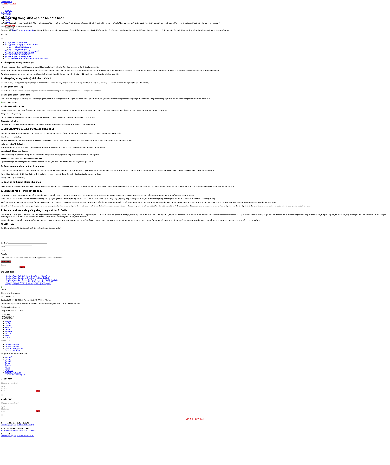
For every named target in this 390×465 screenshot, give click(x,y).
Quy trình (8, 15)
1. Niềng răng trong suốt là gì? (17, 42)
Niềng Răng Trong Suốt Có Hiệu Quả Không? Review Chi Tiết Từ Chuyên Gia (31, 280)
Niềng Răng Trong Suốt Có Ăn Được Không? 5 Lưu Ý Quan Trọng (27, 276)
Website (4, 254)
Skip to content (6, 2)
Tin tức (3, 13)
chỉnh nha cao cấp (27, 30)
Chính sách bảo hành (12, 344)
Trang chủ (8, 11)
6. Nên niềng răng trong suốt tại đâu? (19, 56)
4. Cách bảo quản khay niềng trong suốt (20, 53)
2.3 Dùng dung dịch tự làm (19, 49)
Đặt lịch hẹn (9, 28)
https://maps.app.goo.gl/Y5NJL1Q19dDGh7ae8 (18, 430)
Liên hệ (7, 20)
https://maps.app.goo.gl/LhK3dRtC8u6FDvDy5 (17, 425)
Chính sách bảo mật (12, 346)
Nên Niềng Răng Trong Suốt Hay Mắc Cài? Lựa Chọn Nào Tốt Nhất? (29, 282)
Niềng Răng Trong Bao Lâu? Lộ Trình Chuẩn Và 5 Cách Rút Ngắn (27, 278)
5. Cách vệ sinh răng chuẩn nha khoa (18, 54)
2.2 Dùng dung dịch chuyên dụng (21, 47)
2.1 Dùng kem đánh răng (18, 46)
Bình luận (4, 243)
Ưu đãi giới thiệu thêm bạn (14, 348)
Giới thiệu (8, 13)
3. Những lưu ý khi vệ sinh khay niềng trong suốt (22, 51)
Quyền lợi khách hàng (12, 350)
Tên (3, 246)
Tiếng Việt (9, 373)
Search (3, 265)
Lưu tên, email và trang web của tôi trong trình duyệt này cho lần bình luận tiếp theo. (33, 258)
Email (3, 250)
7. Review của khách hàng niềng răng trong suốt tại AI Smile (27, 58)
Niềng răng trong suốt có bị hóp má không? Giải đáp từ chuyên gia (28, 284)
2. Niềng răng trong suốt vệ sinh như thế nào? (22, 44)
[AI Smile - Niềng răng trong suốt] (8, 4)
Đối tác (7, 367)
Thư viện (8, 365)
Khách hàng (9, 327)
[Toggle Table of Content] (2, 39)
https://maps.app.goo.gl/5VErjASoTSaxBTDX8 (17, 436)
